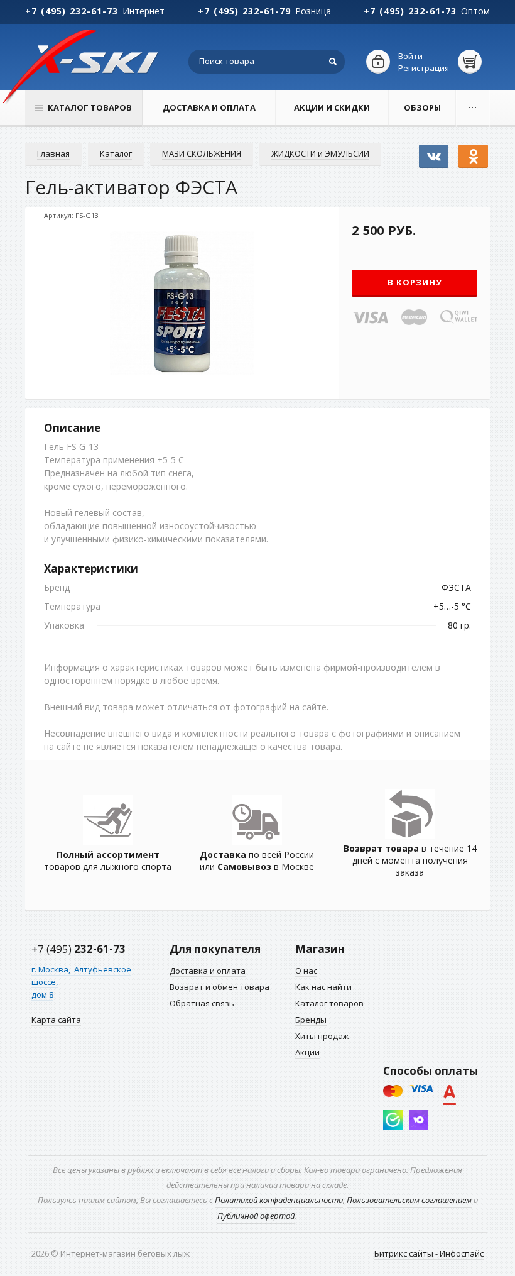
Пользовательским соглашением (409, 1200)
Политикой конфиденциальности (279, 1200)
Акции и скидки (332, 107)
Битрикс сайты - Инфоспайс (429, 1253)
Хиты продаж (322, 1036)
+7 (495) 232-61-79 (244, 11)
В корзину (415, 282)
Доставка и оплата (209, 107)
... (472, 105)
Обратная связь (202, 1003)
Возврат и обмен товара (219, 987)
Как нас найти (323, 987)
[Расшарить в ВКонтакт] (433, 150)
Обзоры (422, 107)
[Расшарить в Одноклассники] (473, 150)
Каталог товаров (329, 1003)
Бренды (311, 1019)
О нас (306, 970)
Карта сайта (56, 1019)
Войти (410, 56)
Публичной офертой (256, 1215)
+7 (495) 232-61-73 (71, 11)
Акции (307, 1052)
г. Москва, (51, 969)
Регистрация (423, 68)
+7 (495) (78, 949)
